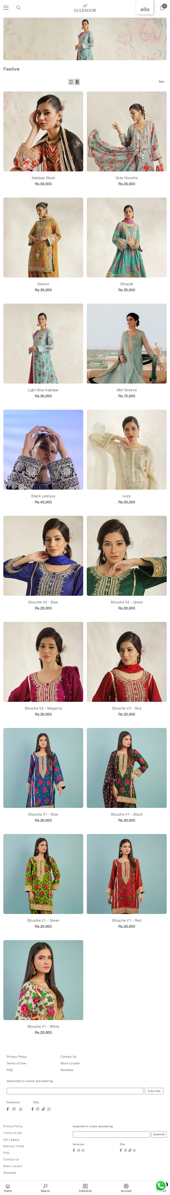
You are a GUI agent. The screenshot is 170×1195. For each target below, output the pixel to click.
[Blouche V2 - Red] (127, 662)
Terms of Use (16, 1063)
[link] (45, 1188)
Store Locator (70, 1063)
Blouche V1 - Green (43, 920)
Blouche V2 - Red (126, 708)
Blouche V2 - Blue (43, 602)
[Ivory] (127, 450)
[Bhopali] (127, 237)
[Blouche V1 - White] (43, 980)
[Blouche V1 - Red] (127, 874)
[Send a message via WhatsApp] (161, 1186)
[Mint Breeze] (127, 344)
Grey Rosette (127, 178)
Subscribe (154, 1091)
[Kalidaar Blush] (43, 131)
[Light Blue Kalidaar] (43, 344)
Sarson (43, 284)
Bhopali (126, 284)
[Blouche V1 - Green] (43, 874)
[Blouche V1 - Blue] (43, 768)
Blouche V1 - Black (127, 814)
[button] (71, 82)
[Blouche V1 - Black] (127, 768)
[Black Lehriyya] (43, 450)
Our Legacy (11, 1140)
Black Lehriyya (43, 496)
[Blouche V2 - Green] (127, 556)
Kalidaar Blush (43, 178)
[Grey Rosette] (127, 131)
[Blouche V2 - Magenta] (43, 662)
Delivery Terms (13, 1146)
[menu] (6, 7)
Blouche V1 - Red (126, 920)
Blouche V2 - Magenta (43, 708)
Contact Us (68, 1056)
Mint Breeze (127, 390)
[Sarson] (43, 237)
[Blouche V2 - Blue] (43, 556)
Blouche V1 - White (43, 1026)
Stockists (66, 1070)
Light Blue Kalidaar (43, 390)
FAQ (10, 1070)
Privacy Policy (17, 1056)
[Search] (18, 7)
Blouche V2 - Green (127, 602)
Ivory (127, 496)
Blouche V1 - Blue (43, 814)
